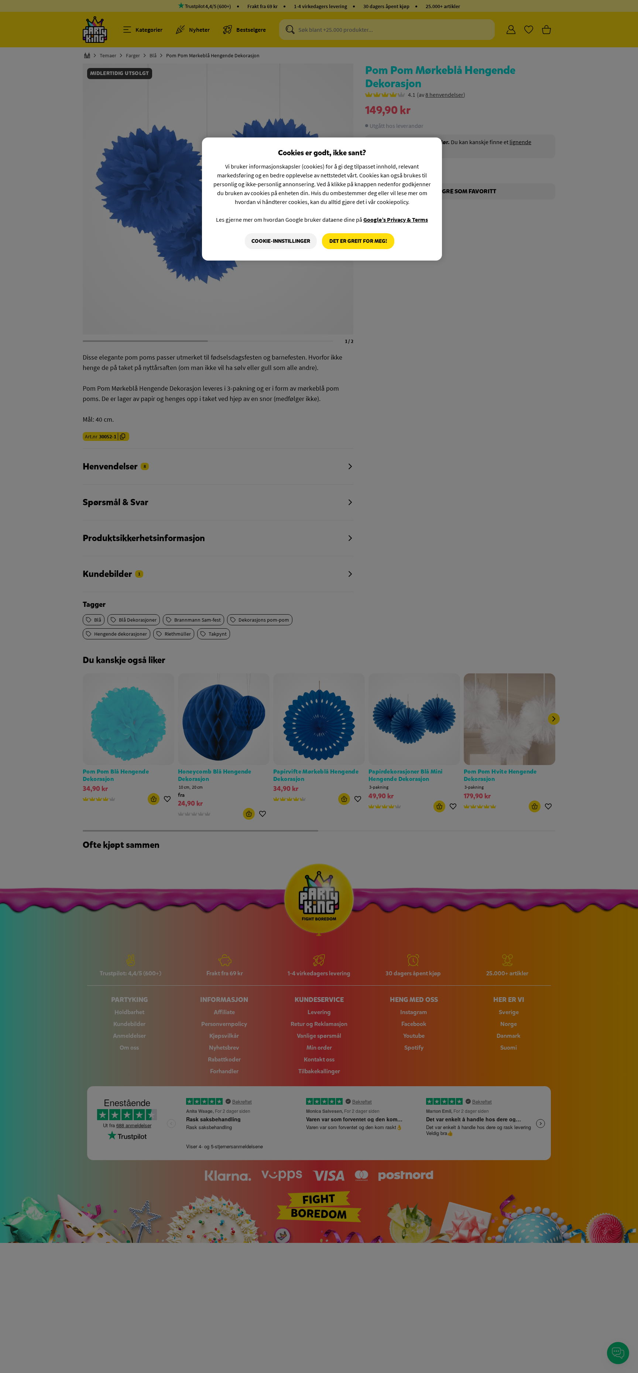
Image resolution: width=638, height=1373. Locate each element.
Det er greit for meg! (358, 241)
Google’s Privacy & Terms (395, 219)
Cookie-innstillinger (280, 241)
